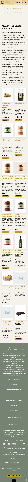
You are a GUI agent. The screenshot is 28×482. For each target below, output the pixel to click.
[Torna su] (14, 480)
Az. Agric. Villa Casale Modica (13, 13)
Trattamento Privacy (14, 421)
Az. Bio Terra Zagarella (11, 21)
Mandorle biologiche (14, 395)
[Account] (22, 2)
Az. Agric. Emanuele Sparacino (13, 9)
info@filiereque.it (14, 462)
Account (9, 414)
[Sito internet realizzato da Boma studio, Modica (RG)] (26, 480)
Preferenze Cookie (14, 475)
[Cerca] (20, 2)
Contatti (14, 405)
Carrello (18, 414)
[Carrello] (25, 2)
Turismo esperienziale (14, 390)
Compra (5, 158)
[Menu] (17, 2)
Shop (8, 379)
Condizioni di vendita (14, 417)
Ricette (20, 400)
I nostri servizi (10, 400)
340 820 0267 (14, 458)
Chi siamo (14, 384)
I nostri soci (17, 379)
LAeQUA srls (7, 17)
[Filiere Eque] (6, 2)
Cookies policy (14, 424)
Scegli (5, 120)
